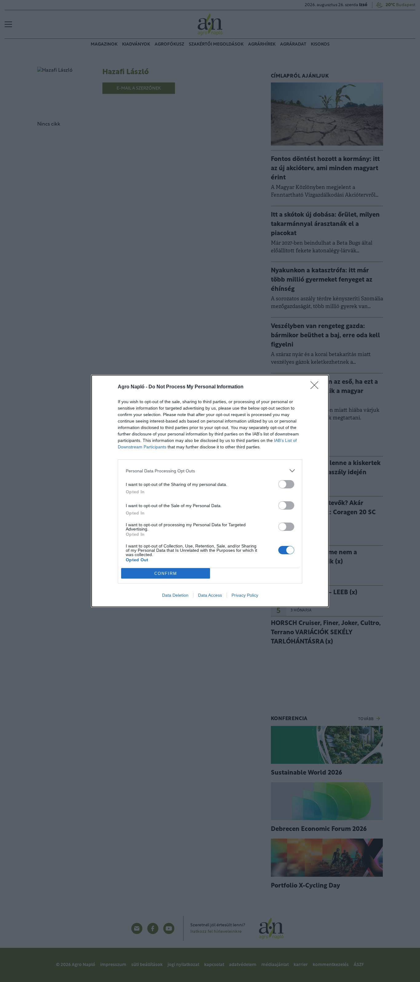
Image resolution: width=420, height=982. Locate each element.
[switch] (286, 484)
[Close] (316, 387)
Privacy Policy (245, 595)
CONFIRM (165, 573)
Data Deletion (175, 595)
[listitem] (210, 470)
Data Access (210, 595)
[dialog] (210, 491)
